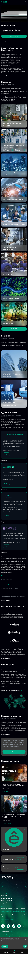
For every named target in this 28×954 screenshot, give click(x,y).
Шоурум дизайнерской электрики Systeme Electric (13, 912)
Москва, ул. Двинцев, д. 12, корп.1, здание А (13, 908)
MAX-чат (4, 895)
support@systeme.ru (7, 902)
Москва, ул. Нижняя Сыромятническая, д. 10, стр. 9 (13, 915)
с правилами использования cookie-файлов (9, 942)
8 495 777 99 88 (6, 900)
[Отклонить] (26, 939)
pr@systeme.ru (5, 921)
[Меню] (26, 2)
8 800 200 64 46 (6, 898)
